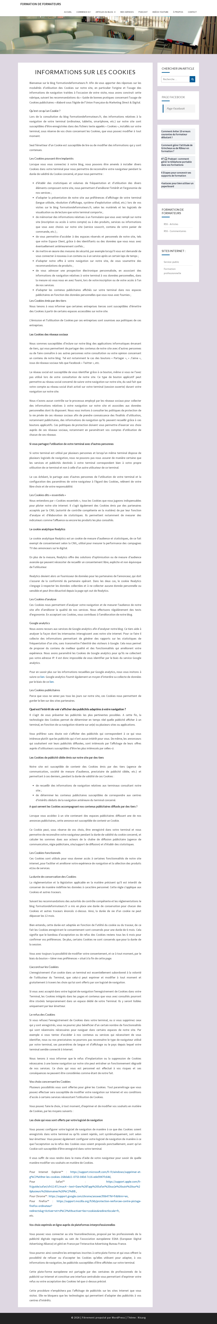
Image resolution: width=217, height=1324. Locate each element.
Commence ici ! (83, 11)
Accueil (68, 11)
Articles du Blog (104, 11)
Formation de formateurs (40, 4)
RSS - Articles (171, 224)
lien (42, 677)
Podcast (143, 11)
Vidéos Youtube (160, 11)
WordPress (118, 1317)
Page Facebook (173, 97)
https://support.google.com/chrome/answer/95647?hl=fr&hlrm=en (88, 1196)
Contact (192, 11)
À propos (178, 11)
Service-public (171, 261)
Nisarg (142, 1317)
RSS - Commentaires (175, 231)
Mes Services (127, 11)
